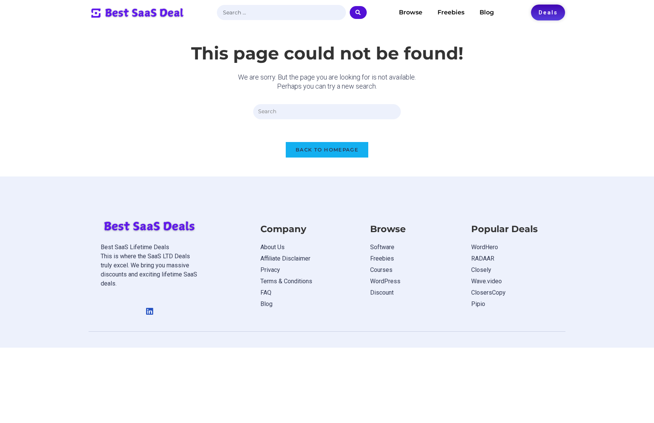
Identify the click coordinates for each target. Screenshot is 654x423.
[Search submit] (358, 12)
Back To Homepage (327, 150)
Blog (487, 12)
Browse (410, 12)
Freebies (451, 12)
